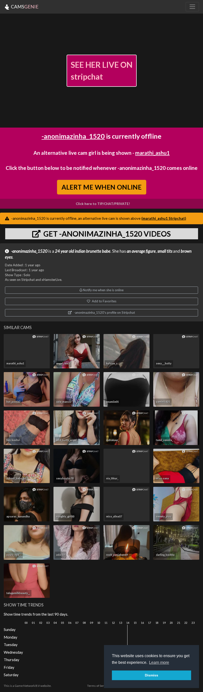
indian (80, 251)
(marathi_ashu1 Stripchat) (163, 218)
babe (106, 251)
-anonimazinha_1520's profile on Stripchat (104, 312)
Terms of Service (98, 686)
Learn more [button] (159, 662)
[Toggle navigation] (192, 6)
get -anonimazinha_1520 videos (106, 233)
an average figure (141, 251)
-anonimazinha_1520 (73, 136)
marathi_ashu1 (152, 153)
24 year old (64, 251)
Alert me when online (101, 187)
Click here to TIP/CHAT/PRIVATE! (103, 204)
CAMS (24, 6)
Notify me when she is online (103, 290)
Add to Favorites (103, 301)
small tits (164, 251)
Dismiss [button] (151, 675)
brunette (93, 251)
